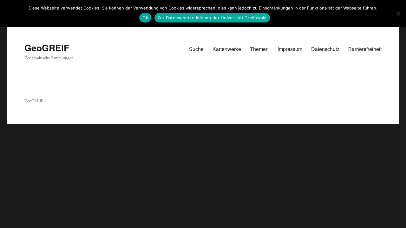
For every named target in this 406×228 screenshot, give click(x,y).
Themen (259, 49)
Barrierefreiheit (365, 49)
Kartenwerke (227, 49)
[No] (398, 13)
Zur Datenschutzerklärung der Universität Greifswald (212, 17)
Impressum (290, 49)
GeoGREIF (46, 47)
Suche (196, 49)
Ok (145, 17)
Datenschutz (325, 49)
